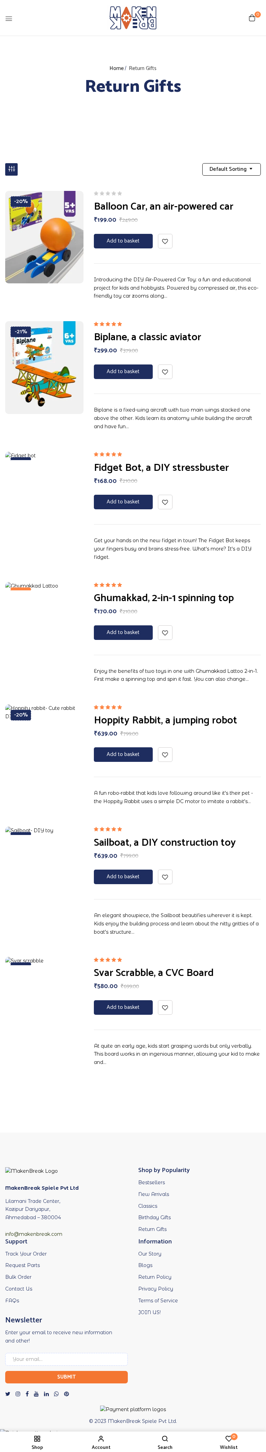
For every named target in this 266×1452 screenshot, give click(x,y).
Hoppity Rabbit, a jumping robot (165, 720)
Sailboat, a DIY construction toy (165, 842)
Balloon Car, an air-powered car (163, 206)
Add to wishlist (165, 241)
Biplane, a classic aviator (147, 337)
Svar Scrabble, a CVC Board (154, 973)
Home (116, 68)
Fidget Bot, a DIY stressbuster (161, 467)
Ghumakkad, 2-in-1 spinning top (164, 598)
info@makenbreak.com (33, 1234)
